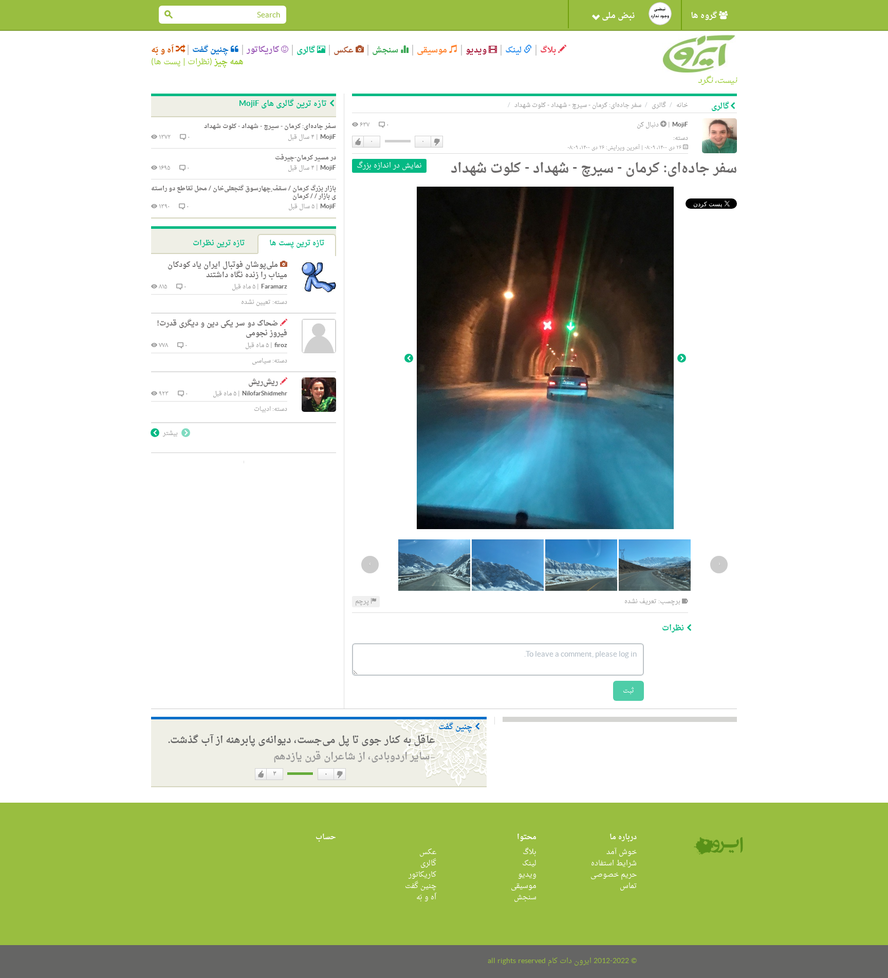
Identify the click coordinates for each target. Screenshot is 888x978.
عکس (345, 50)
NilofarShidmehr (264, 394)
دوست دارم (358, 142)
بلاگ (549, 50)
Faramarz (274, 287)
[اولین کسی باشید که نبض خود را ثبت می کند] (660, 13)
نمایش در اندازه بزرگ (389, 166)
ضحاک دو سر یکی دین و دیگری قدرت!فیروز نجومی (222, 329)
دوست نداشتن (436, 142)
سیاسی (261, 361)
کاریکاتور (264, 50)
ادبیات (262, 409)
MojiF (680, 125)
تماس (628, 886)
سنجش (386, 50)
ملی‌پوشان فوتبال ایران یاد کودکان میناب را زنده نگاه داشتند (227, 270)
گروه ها (705, 16)
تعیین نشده (256, 302)
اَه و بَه (163, 50)
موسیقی (433, 50)
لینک (514, 50)
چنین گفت (211, 50)
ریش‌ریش (263, 382)
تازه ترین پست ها (296, 243)
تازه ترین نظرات (219, 243)
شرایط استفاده (614, 864)
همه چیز (229, 62)
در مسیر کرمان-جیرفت (305, 158)
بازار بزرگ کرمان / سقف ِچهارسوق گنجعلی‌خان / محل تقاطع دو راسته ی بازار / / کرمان (243, 192)
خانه (682, 105)
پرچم (363, 601)
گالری (307, 50)
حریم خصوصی (613, 875)
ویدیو (477, 50)
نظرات (199, 62)
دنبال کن (648, 125)
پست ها (167, 62)
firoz (280, 345)
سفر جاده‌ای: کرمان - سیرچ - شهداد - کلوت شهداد (577, 105)
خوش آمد (621, 852)
